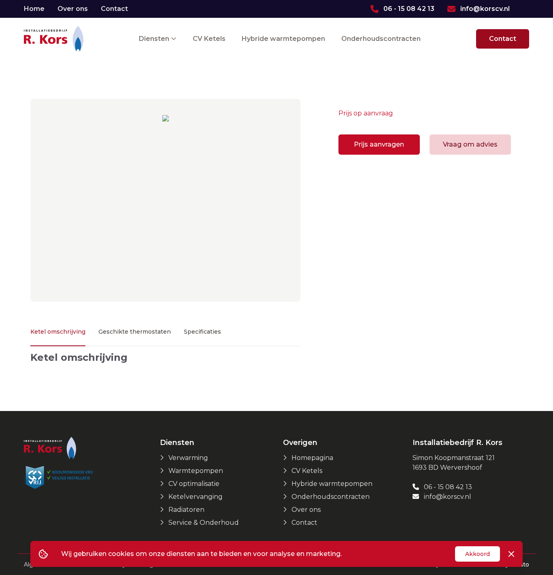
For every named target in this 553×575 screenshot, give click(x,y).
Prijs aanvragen (379, 144)
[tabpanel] (165, 357)
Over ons (72, 9)
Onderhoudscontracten (381, 39)
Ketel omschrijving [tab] (57, 331)
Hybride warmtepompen (283, 39)
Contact (114, 9)
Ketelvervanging (195, 496)
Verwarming (188, 458)
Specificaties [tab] (202, 331)
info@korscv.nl (446, 496)
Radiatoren (186, 509)
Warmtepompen (195, 471)
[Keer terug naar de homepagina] (53, 39)
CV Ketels (209, 39)
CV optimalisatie (193, 484)
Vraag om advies (470, 144)
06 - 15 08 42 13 (447, 487)
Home (34, 9)
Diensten (155, 39)
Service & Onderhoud (203, 522)
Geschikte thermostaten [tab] (134, 331)
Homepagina (312, 458)
